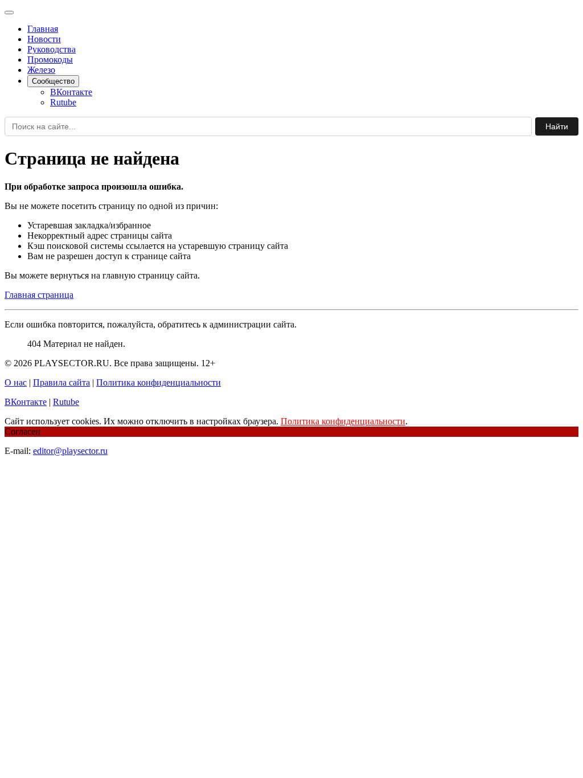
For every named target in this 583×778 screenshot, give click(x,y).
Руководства (51, 49)
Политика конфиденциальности (158, 382)
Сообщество (53, 81)
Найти (556, 126)
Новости (44, 39)
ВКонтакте (71, 92)
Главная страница (39, 295)
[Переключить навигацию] (9, 12)
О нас (16, 382)
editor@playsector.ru (70, 451)
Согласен (22, 431)
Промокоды (50, 59)
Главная (42, 29)
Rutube (63, 102)
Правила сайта (61, 382)
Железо (41, 70)
